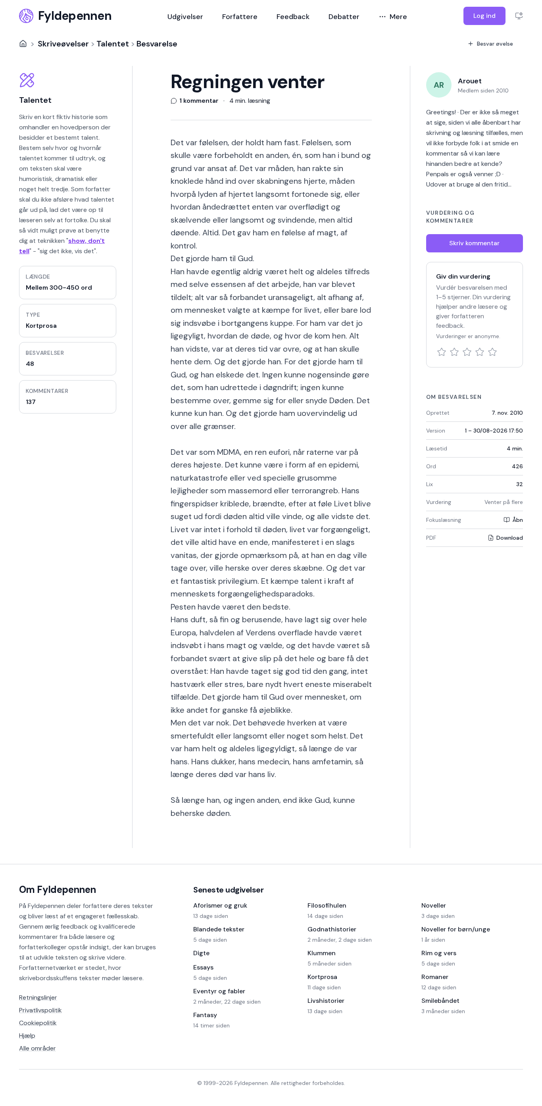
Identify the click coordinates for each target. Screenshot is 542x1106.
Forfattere (240, 16)
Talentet (112, 43)
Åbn (517, 519)
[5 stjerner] (492, 352)
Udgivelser (185, 16)
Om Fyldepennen (57, 889)
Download (509, 537)
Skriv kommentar (474, 243)
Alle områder (37, 1048)
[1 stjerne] (441, 352)
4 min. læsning (249, 101)
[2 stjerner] (454, 352)
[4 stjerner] (479, 352)
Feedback (293, 16)
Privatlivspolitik (40, 1010)
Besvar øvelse (495, 43)
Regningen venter (248, 81)
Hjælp (27, 1035)
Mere (398, 16)
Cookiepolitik (38, 1023)
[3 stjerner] (467, 352)
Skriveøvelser (63, 43)
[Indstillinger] (519, 16)
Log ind (484, 16)
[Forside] (23, 44)
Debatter (344, 16)
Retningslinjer (38, 997)
